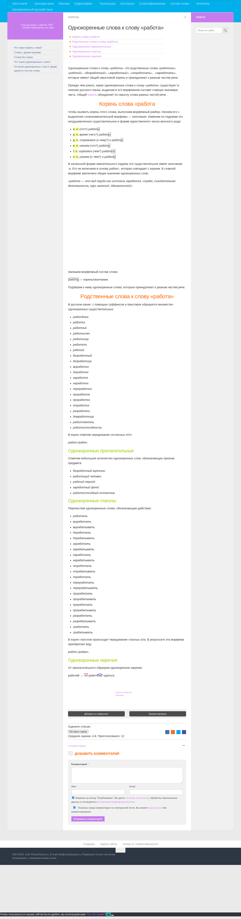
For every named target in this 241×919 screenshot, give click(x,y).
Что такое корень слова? (28, 47)
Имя (74, 786)
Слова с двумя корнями (27, 52)
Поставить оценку (78, 731)
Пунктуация (108, 3)
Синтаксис (127, 3)
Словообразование (152, 3)
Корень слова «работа (86, 36)
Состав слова (179, 3)
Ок (108, 914)
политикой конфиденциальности (116, 802)
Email (133, 786)
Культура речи (44, 3)
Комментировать (158, 714)
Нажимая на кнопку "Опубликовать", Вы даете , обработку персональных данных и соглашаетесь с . (124, 800)
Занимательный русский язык (32, 9)
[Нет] (112, 915)
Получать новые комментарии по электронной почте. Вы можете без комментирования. (118, 809)
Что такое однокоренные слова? (32, 61)
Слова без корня (23, 57)
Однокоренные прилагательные (91, 46)
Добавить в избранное (96, 714)
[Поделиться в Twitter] (178, 732)
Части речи (19, 3)
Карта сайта (108, 844)
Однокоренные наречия (86, 56)
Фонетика (202, 3)
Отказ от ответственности (140, 844)
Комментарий (80, 764)
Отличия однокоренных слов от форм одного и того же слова (35, 68)
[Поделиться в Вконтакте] (167, 732)
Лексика (64, 3)
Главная (89, 844)
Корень (73, 17)
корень (92, 94)
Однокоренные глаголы (86, 51)
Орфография (83, 3)
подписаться (155, 807)
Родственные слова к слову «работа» (95, 41)
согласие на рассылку (137, 798)
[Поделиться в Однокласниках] (173, 732)
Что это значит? (96, 914)
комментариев (77, 745)
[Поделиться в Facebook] (184, 732)
